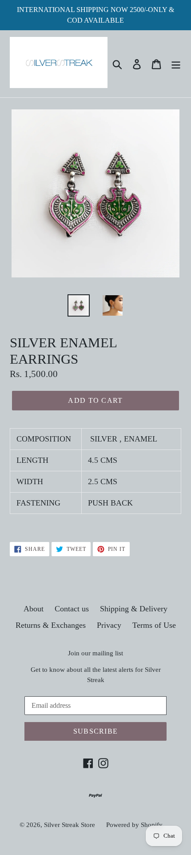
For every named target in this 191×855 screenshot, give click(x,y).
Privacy (109, 625)
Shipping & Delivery (133, 608)
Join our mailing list (95, 653)
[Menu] (176, 63)
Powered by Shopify (134, 824)
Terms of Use (154, 625)
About (34, 608)
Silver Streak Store (69, 824)
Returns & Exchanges (51, 625)
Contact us (72, 608)
